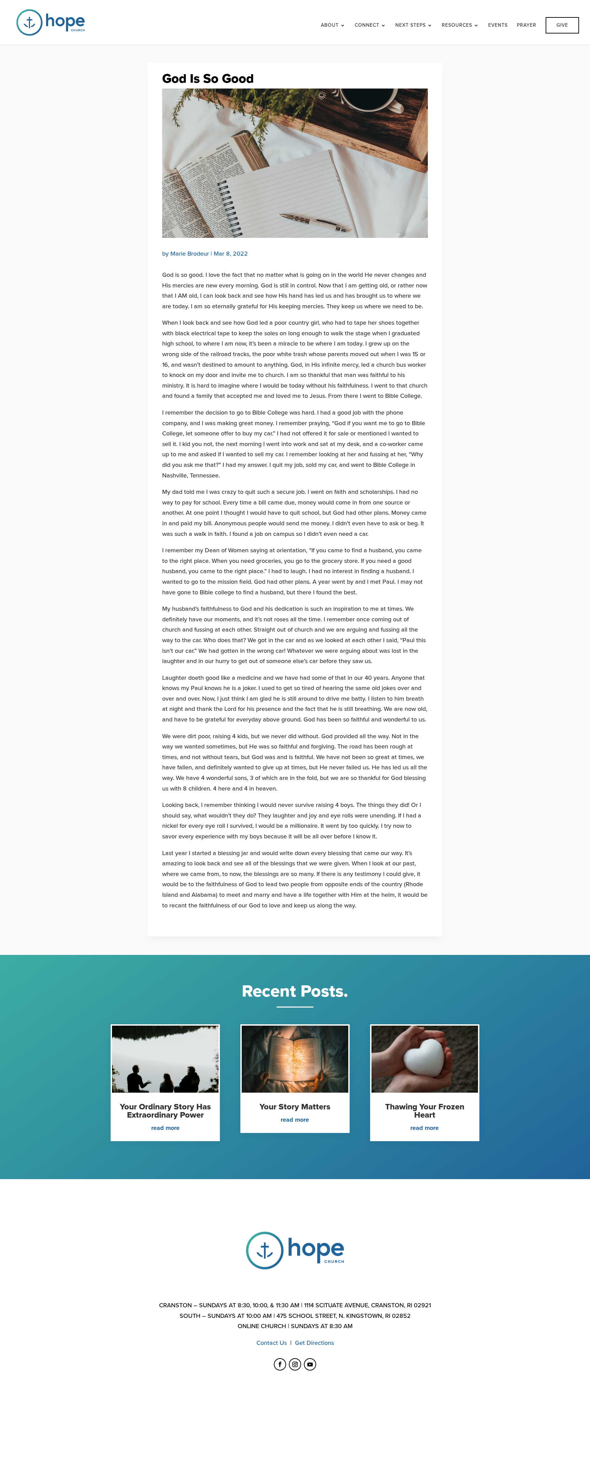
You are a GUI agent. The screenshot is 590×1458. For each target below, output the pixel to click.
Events (498, 25)
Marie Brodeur (189, 253)
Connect (367, 25)
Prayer (526, 25)
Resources (457, 25)
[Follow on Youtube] (310, 1364)
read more (165, 1128)
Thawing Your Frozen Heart (424, 1111)
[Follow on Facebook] (280, 1364)
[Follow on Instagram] (295, 1364)
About (330, 25)
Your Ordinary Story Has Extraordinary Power (165, 1111)
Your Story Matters (295, 1107)
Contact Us (271, 1343)
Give (562, 25)
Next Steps (410, 25)
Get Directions (314, 1343)
